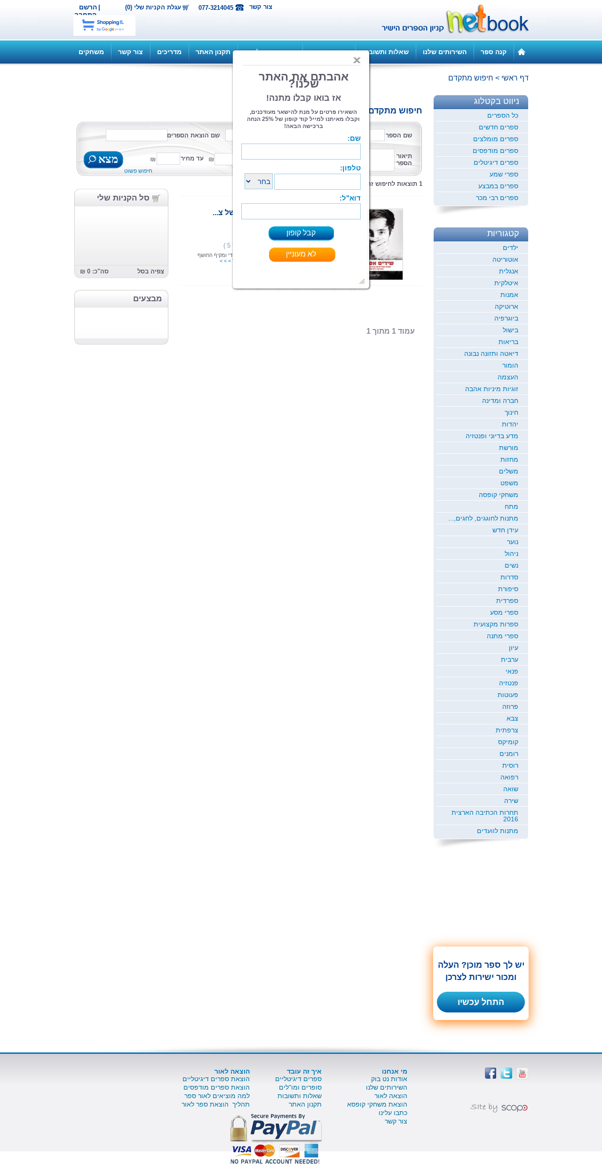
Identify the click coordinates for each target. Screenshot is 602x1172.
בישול (510, 330)
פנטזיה (508, 683)
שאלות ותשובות (385, 52)
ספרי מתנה (502, 636)
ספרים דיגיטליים (298, 1079)
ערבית (509, 659)
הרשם (88, 7)
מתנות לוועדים (497, 831)
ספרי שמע (504, 174)
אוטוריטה (505, 259)
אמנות (509, 294)
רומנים (508, 753)
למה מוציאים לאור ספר (217, 1096)
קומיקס (508, 742)
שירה (511, 800)
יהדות (510, 424)
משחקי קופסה (498, 494)
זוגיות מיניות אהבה (491, 389)
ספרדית (507, 600)
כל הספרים (502, 115)
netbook (450, 20)
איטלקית (506, 283)
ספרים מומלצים (495, 139)
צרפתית (507, 730)
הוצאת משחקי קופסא (377, 1104)
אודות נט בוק (389, 1079)
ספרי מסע (504, 612)
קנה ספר (494, 52)
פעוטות (508, 694)
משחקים (91, 52)
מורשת (508, 447)
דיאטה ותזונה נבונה (491, 353)
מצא (107, 160)
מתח (511, 506)
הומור (510, 365)
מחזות (509, 459)
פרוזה (510, 706)
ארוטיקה (506, 306)
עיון (513, 647)
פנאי (512, 671)
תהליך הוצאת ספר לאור (216, 1104)
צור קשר (260, 6)
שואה (510, 789)
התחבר (85, 14)
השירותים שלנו (445, 52)
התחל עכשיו (481, 1002)
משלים (508, 471)
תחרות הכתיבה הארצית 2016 (485, 816)
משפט (509, 483)
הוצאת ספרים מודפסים (216, 1087)
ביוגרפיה (506, 318)
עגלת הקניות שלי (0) (153, 7)
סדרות (509, 577)
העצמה (508, 377)
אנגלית (508, 271)
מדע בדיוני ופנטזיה (492, 436)
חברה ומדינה (500, 400)
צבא (512, 718)
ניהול (511, 553)
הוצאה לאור (390, 1096)
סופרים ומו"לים (300, 1087)
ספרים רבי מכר (497, 197)
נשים (511, 565)
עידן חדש (505, 530)
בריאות (508, 341)
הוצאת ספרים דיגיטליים (216, 1079)
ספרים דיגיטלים (496, 162)
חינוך (511, 412)
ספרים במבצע (498, 186)
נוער (512, 542)
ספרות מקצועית (496, 624)
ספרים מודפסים (495, 150)
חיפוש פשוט (138, 171)
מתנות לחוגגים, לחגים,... (483, 518)
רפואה (509, 777)
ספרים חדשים (498, 127)
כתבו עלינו (393, 1112)
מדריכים (169, 52)
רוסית (510, 765)
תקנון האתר (213, 52)
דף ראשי (515, 78)
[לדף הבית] (521, 51)
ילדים (510, 247)
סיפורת (508, 589)
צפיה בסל (150, 271)
